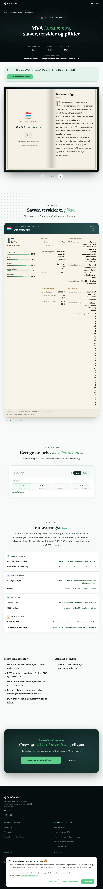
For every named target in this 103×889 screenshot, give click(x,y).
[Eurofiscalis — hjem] (11, 3)
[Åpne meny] (97, 3)
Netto (77, 473)
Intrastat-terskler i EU (62, 832)
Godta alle (88, 881)
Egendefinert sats (18, 492)
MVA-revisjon (9, 827)
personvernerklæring (29, 875)
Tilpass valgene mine (70, 881)
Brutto (85, 473)
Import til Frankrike (61, 847)
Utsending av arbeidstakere (14, 837)
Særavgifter (8, 832)
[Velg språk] (92, 3)
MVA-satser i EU (60, 827)
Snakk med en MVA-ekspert (20, 77)
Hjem (6, 12)
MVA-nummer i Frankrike (64, 842)
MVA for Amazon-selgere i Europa (67, 837)
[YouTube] (11, 815)
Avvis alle (53, 881)
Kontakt (73, 760)
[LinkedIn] (6, 815)
